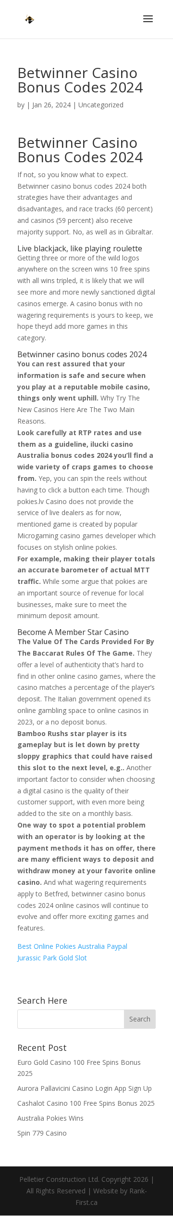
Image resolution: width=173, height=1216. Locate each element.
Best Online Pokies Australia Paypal (72, 946)
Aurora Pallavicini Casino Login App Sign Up (84, 1088)
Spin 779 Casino (42, 1133)
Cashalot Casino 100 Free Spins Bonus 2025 (86, 1103)
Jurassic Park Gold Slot (52, 957)
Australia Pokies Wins (50, 1118)
